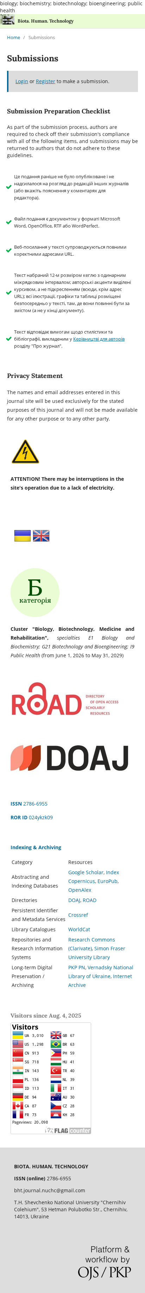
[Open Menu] (7, 21)
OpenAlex (79, 890)
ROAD (89, 900)
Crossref (78, 915)
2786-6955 (29, 803)
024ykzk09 (32, 817)
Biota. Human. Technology (46, 21)
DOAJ (74, 900)
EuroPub (107, 881)
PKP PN (76, 967)
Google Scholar (85, 872)
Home (13, 37)
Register (45, 81)
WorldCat (79, 929)
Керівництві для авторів (99, 339)
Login (21, 81)
